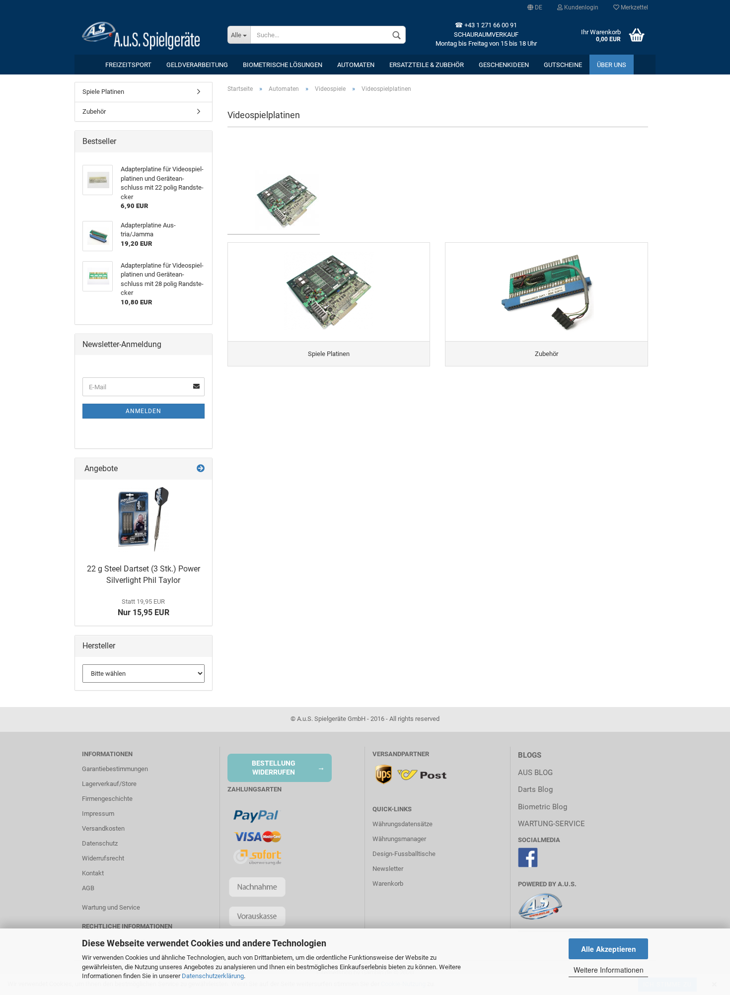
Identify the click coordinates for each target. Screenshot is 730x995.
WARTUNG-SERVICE (551, 823)
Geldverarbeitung (197, 65)
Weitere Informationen (609, 970)
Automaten (355, 65)
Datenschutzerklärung (213, 976)
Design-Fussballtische (404, 853)
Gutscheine (563, 65)
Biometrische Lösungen (282, 65)
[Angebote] (201, 469)
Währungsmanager (399, 839)
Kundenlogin (580, 7)
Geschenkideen (504, 65)
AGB (88, 888)
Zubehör (94, 111)
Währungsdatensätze (402, 824)
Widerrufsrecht (103, 858)
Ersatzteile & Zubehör (426, 65)
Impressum (98, 813)
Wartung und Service (111, 907)
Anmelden (143, 411)
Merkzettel (633, 7)
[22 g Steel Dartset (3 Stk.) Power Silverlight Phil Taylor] (143, 519)
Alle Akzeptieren (608, 949)
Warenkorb (387, 883)
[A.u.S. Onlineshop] (147, 35)
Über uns (611, 65)
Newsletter (387, 868)
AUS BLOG (535, 772)
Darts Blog (535, 789)
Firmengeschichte (107, 798)
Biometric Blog (542, 806)
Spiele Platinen (103, 91)
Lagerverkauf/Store (109, 783)
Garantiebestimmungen (115, 769)
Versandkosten (103, 828)
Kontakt (93, 873)
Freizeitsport (128, 65)
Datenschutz (100, 843)
